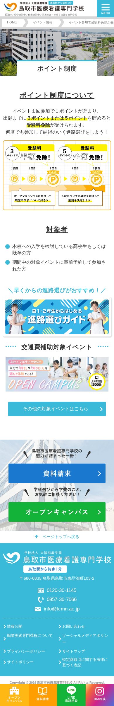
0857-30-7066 (62, 599)
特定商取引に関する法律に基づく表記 (85, 662)
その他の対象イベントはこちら (55, 408)
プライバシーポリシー (26, 651)
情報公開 (14, 626)
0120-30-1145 (61, 590)
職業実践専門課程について (30, 635)
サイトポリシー (20, 662)
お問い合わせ (73, 626)
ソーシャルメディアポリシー (85, 638)
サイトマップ (73, 651)
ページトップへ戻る (60, 537)
